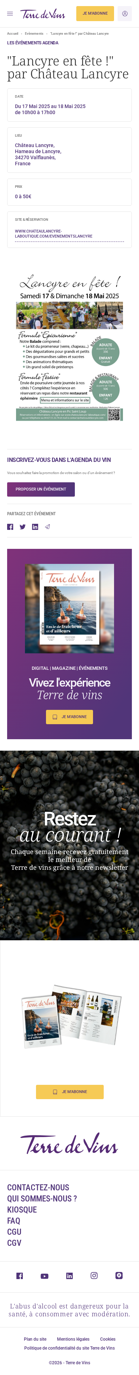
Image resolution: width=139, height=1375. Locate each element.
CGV (14, 1243)
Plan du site (35, 1339)
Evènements (34, 33)
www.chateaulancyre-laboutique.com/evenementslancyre (53, 234)
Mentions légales (73, 1339)
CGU (14, 1232)
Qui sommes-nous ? (42, 1199)
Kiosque (22, 1210)
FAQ (13, 1221)
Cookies (107, 1339)
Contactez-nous (38, 1188)
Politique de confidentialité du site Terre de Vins (69, 1348)
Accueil (12, 33)
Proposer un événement (41, 489)
